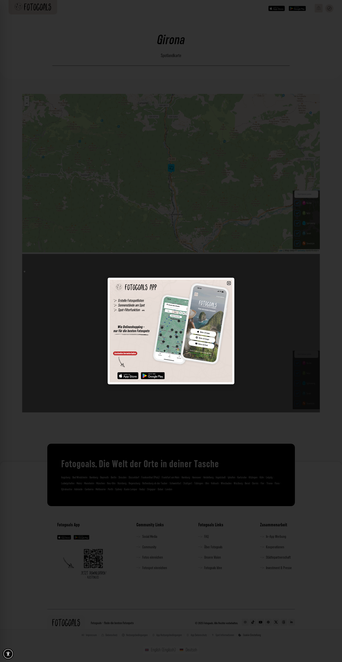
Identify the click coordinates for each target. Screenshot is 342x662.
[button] (228, 283)
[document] (171, 331)
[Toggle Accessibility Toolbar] (8, 654)
